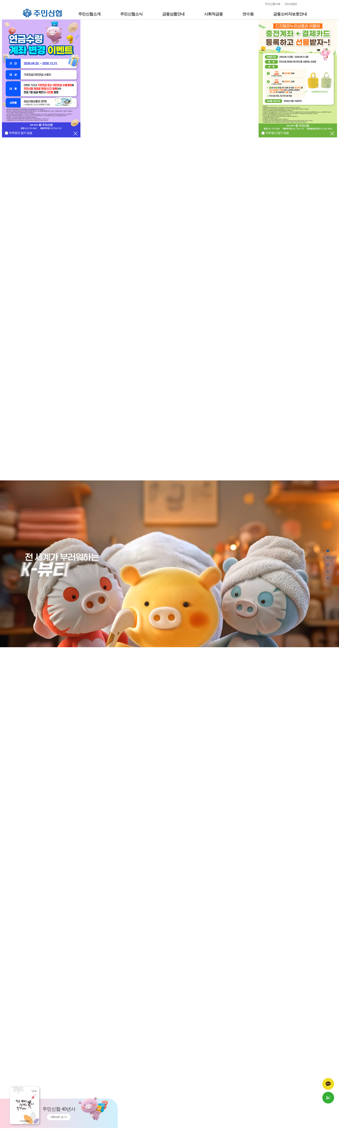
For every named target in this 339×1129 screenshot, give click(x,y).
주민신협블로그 (328, 1098)
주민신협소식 (131, 14)
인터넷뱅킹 (290, 3)
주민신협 (28, 10)
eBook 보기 (59, 1117)
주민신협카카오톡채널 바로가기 (328, 1084)
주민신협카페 (272, 3)
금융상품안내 (173, 14)
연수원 (248, 14)
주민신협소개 (89, 14)
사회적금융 (213, 14)
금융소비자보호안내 (290, 14)
